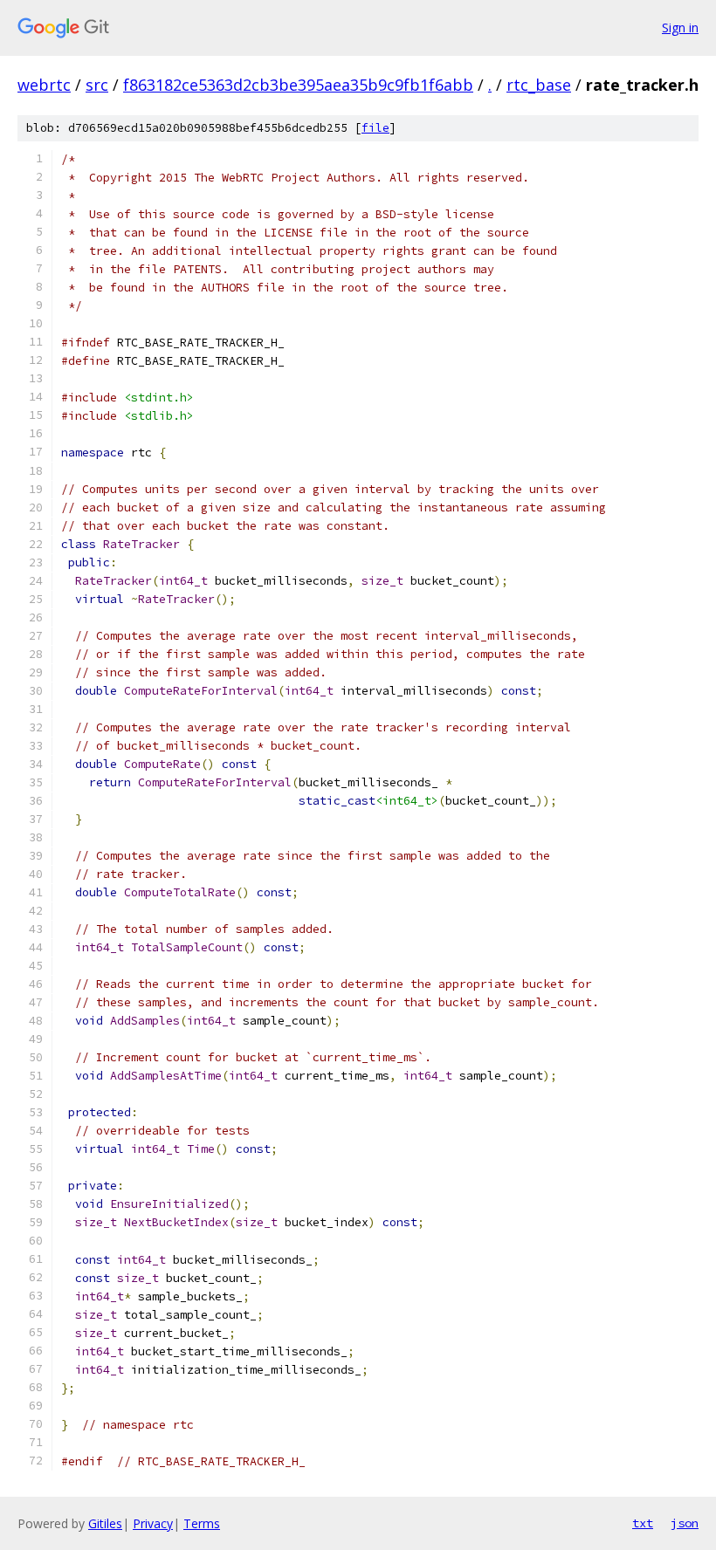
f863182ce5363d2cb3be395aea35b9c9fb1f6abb (298, 84)
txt (642, 1523)
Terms (201, 1523)
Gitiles (105, 1523)
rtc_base (538, 84)
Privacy (153, 1523)
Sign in (680, 27)
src (97, 84)
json (685, 1523)
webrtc (44, 84)
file (375, 127)
